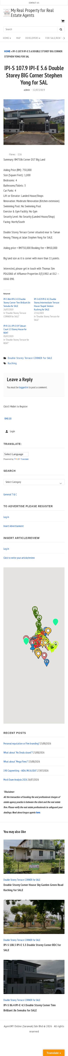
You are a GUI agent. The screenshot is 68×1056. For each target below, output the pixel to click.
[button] (44, 656)
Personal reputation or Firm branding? (21, 743)
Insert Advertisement (13, 526)
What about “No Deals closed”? (18, 752)
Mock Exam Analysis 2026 (15, 779)
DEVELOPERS (31, 38)
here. (38, 812)
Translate (25, 459)
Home (6, 38)
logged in (23, 387)
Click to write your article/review (19, 557)
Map (18, 38)
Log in (6, 517)
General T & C (10, 494)
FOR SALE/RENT (54, 38)
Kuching (12, 363)
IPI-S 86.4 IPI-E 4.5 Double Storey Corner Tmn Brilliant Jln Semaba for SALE (16, 302)
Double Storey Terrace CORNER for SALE (30, 358)
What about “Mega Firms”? (15, 761)
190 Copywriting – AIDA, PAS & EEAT (20, 770)
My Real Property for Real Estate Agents (32, 13)
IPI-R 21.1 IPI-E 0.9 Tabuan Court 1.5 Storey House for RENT (15, 329)
